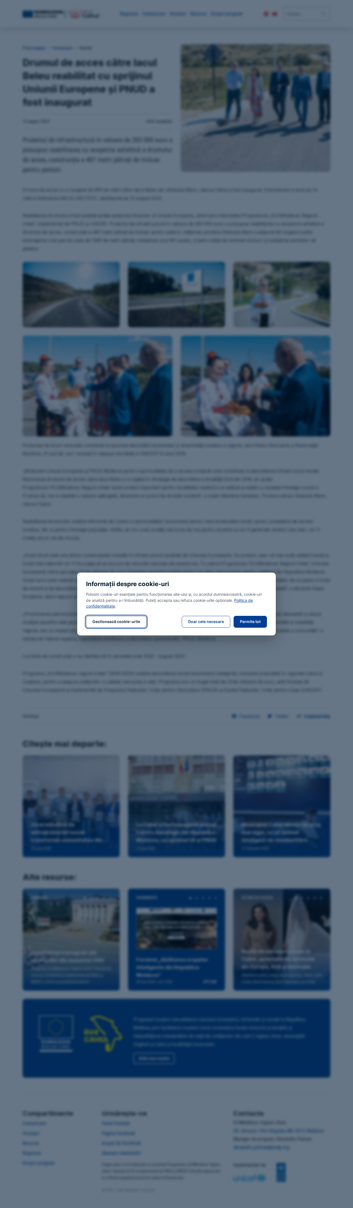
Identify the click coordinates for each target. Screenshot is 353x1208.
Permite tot (250, 621)
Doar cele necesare (206, 621)
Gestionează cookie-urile (116, 621)
